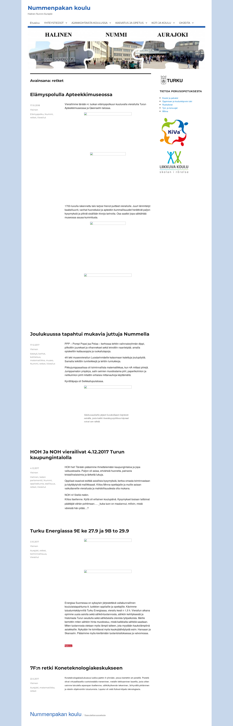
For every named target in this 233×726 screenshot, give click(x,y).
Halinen (34, 477)
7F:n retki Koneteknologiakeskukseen (76, 668)
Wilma (165, 111)
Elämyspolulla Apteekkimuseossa (71, 94)
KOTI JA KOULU (161, 22)
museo (49, 360)
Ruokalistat (167, 104)
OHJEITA (184, 22)
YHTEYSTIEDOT (54, 22)
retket (33, 117)
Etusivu (35, 22)
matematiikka (37, 360)
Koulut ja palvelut (170, 97)
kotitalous (35, 357)
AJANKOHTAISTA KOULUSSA (89, 22)
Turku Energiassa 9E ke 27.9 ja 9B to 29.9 (79, 531)
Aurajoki (34, 550)
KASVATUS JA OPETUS (129, 22)
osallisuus (50, 483)
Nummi (49, 114)
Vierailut (41, 117)
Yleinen (34, 683)
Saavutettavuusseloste (95, 715)
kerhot (41, 353)
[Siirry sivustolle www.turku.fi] (172, 79)
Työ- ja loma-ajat (170, 107)
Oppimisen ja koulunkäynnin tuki (177, 101)
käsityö (33, 353)
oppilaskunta (37, 483)
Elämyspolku (37, 114)
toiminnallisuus (38, 554)
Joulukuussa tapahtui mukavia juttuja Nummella (89, 334)
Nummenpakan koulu (59, 7)
